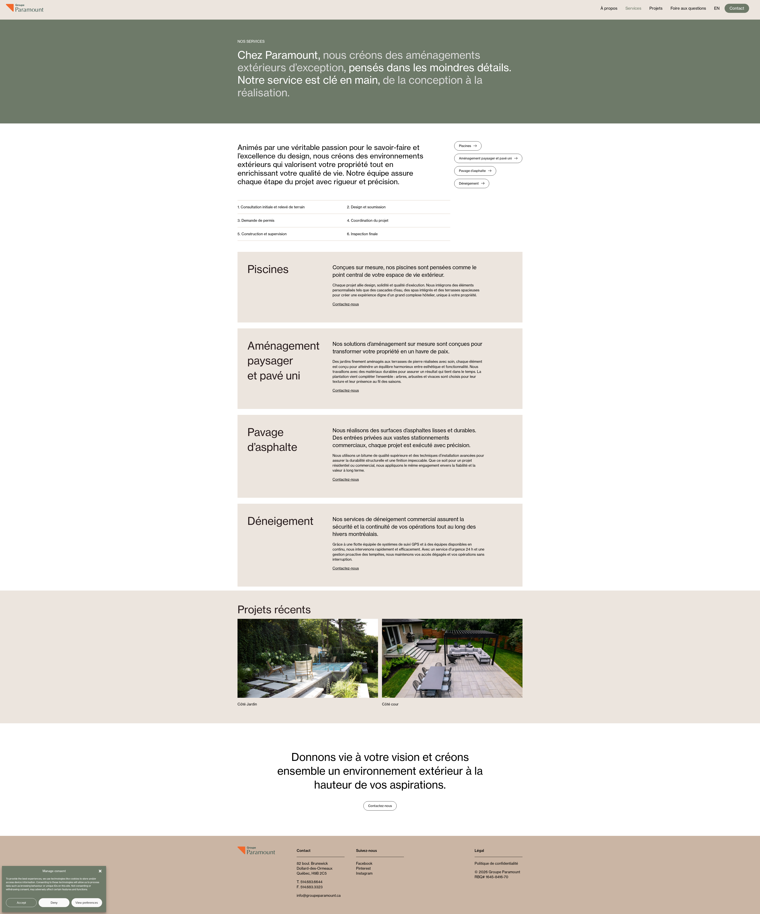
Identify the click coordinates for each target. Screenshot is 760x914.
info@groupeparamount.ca (319, 895)
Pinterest (363, 868)
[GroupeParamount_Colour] (256, 848)
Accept (21, 902)
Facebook (364, 863)
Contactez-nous (345, 304)
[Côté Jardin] (308, 621)
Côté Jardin (247, 704)
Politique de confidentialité (496, 863)
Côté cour (390, 704)
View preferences (86, 902)
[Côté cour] (452, 621)
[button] (100, 871)
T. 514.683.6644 (309, 882)
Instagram (364, 873)
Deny (54, 902)
